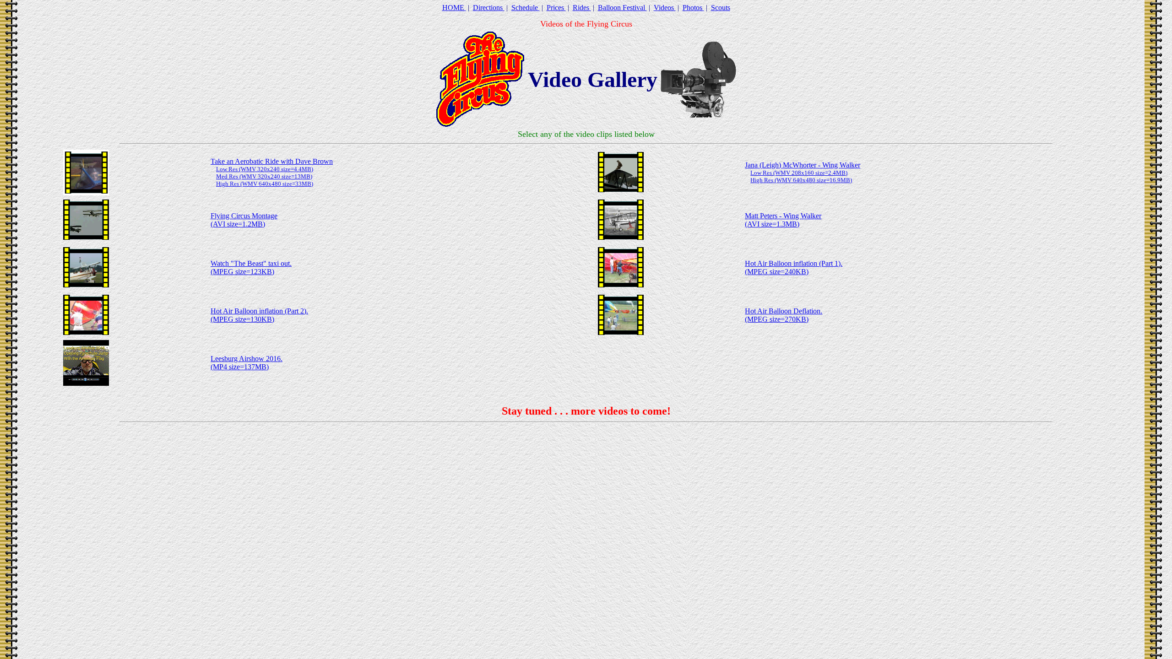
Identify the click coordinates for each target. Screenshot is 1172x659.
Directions (489, 7)
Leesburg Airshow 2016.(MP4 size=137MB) (246, 363)
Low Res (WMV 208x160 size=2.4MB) (798, 172)
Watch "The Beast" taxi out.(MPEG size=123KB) (251, 267)
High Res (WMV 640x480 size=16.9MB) (801, 180)
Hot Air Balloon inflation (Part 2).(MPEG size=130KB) (259, 315)
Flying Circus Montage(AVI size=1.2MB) (244, 220)
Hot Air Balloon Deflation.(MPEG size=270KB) (783, 315)
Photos (693, 7)
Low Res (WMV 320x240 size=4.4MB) (264, 169)
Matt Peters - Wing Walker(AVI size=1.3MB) (783, 220)
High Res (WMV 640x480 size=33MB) (264, 183)
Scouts (720, 7)
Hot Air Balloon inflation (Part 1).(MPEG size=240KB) (793, 267)
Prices (556, 7)
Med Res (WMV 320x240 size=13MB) (264, 176)
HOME (454, 7)
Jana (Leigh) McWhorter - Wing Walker (802, 165)
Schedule (525, 7)
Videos (665, 7)
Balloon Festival (622, 7)
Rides (582, 7)
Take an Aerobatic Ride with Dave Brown (272, 161)
